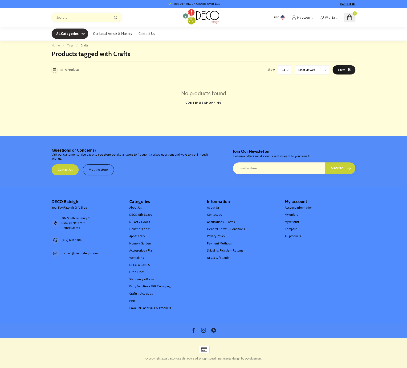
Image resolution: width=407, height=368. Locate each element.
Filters (341, 70)
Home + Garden (140, 243)
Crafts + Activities (141, 293)
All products (293, 236)
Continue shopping (203, 102)
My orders (291, 214)
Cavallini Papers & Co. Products (150, 308)
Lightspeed (209, 358)
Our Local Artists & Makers (112, 34)
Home (56, 45)
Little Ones (136, 272)
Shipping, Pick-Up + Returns (225, 250)
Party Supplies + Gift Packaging (150, 286)
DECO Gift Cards (218, 258)
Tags (70, 45)
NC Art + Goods (139, 222)
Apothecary (137, 236)
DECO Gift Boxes (140, 214)
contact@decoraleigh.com (79, 253)
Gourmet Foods (139, 229)
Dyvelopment (253, 358)
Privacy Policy (216, 236)
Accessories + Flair (141, 250)
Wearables (136, 258)
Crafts (84, 45)
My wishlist (292, 222)
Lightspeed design (229, 358)
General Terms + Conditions (226, 229)
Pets (132, 300)
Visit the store (98, 169)
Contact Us (347, 4)
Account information (299, 207)
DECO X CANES (139, 265)
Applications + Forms (221, 222)
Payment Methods (219, 243)
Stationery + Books (141, 279)
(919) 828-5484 (71, 240)
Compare (291, 229)
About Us (135, 207)
